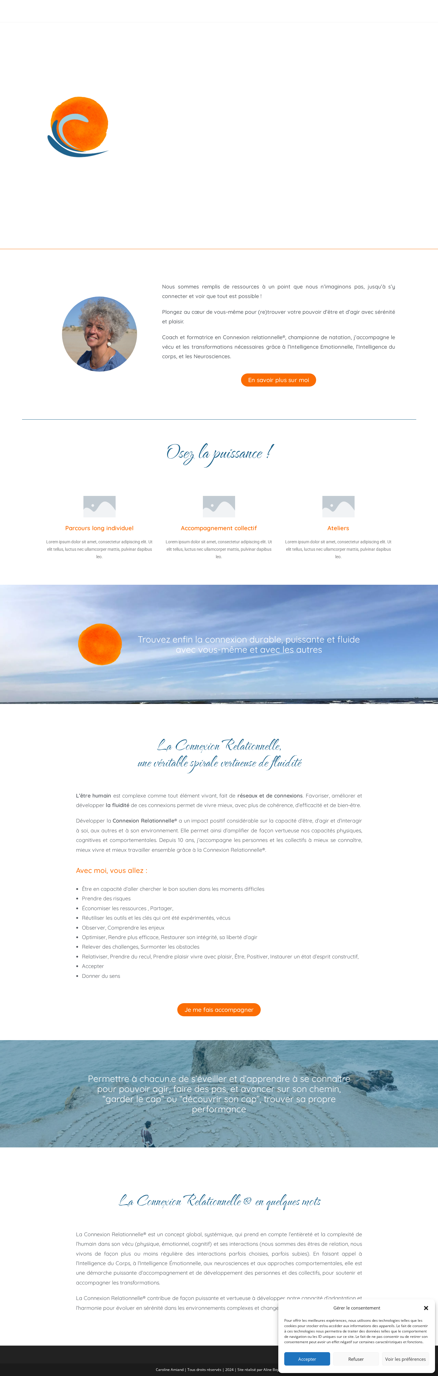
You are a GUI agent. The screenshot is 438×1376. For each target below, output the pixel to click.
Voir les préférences (405, 1359)
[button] (426, 1308)
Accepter (307, 1359)
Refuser (356, 1359)
